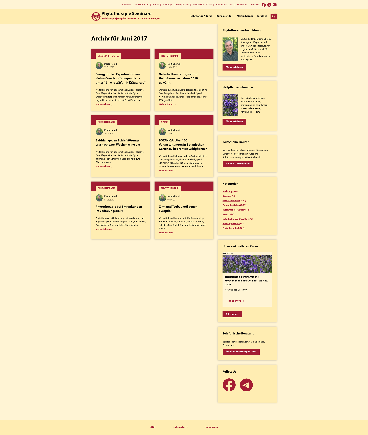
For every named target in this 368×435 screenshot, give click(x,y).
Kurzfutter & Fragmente (234, 210)
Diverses (227, 196)
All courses (232, 314)
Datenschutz (180, 427)
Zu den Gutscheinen (238, 164)
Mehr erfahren (234, 67)
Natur (225, 214)
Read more (234, 301)
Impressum (211, 427)
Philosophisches (231, 224)
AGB (152, 427)
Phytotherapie (230, 228)
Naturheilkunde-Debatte (235, 219)
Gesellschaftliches (231, 201)
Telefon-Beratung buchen (241, 352)
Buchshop (228, 191)
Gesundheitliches (231, 205)
